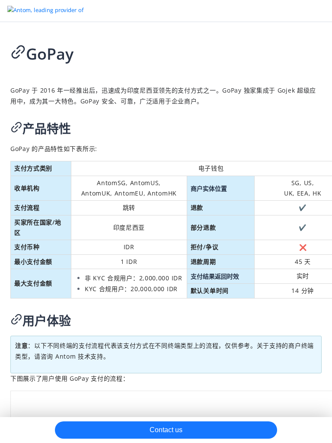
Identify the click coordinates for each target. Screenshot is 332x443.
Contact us (166, 429)
